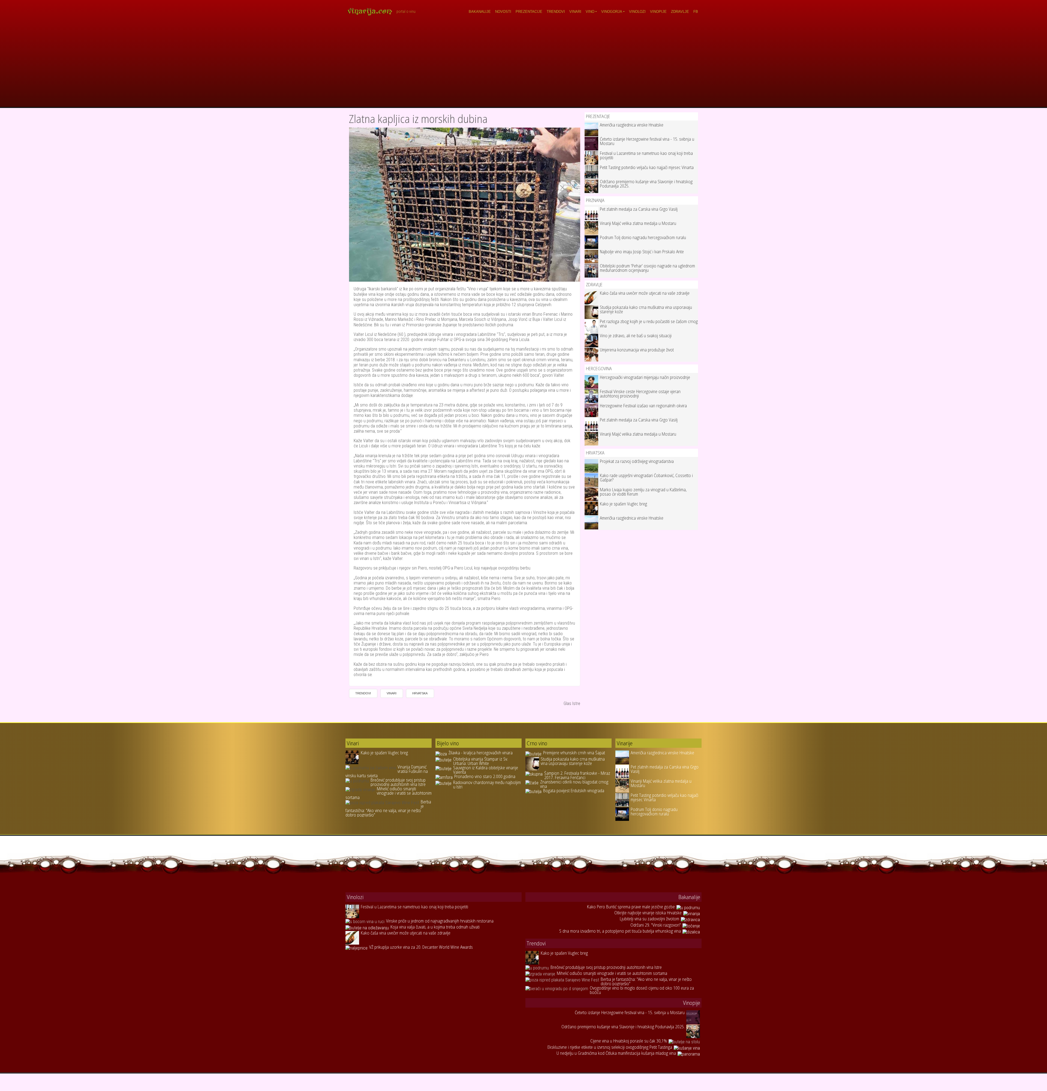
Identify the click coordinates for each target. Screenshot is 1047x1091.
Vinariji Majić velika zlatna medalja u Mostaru (638, 223)
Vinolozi (637, 12)
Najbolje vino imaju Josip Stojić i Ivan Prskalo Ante (642, 252)
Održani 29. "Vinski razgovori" (655, 925)
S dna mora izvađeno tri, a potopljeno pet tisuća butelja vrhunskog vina (620, 931)
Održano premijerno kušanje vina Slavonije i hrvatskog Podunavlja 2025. (646, 184)
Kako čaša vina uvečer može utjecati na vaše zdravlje (645, 293)
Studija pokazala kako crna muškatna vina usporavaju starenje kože (646, 309)
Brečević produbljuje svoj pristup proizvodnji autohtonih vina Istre (398, 782)
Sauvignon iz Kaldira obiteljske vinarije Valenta (485, 770)
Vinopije (658, 12)
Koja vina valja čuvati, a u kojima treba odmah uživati (435, 927)
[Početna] (371, 12)
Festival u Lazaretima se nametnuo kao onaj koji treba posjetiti (646, 155)
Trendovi (556, 12)
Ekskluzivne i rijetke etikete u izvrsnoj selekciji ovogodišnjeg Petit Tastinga (609, 1047)
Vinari (575, 12)
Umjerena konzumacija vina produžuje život (637, 350)
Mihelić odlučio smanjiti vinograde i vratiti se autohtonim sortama (388, 793)
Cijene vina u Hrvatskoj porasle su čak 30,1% (628, 1041)
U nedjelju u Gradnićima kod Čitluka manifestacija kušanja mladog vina (616, 1053)
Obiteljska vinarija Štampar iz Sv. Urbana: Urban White (480, 761)
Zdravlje (680, 12)
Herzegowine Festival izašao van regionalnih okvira (643, 406)
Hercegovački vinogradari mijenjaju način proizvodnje (645, 377)
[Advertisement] (523, 66)
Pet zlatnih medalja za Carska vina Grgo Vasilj (639, 209)
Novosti (503, 12)
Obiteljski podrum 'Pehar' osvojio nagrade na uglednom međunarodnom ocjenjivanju (647, 268)
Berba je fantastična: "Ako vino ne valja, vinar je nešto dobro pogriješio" (388, 808)
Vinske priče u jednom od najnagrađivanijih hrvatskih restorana (440, 921)
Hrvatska (420, 693)
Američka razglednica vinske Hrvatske (631, 125)
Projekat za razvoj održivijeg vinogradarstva (637, 461)
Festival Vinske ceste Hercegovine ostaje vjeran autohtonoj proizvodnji (640, 393)
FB (695, 12)
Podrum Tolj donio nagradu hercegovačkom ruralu (643, 237)
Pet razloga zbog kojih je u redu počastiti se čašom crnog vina (649, 323)
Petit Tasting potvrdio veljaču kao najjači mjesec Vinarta (647, 167)
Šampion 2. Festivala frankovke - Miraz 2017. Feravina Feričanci (577, 775)
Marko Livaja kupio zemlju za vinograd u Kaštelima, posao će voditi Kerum (643, 492)
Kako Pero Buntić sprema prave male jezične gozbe (631, 907)
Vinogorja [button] (611, 12)
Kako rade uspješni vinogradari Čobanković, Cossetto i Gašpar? (646, 477)
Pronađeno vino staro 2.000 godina (484, 776)
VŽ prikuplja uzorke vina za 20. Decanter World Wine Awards (421, 947)
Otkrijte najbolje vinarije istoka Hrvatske (648, 913)
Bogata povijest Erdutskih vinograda (573, 791)
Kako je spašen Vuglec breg (623, 504)
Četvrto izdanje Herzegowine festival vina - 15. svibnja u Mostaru (647, 141)
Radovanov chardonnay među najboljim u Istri (487, 784)
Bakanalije (480, 12)
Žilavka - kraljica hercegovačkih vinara (481, 753)
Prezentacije (529, 12)
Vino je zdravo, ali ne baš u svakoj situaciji (636, 336)
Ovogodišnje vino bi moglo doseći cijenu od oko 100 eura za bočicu (642, 990)
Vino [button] (590, 12)
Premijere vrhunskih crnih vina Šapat (574, 753)
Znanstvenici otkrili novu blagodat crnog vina (574, 784)
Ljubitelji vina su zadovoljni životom (649, 919)
